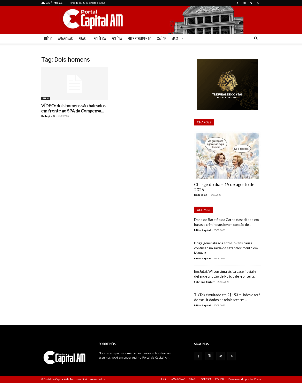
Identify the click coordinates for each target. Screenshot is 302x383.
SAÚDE (161, 38)
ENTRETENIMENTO (139, 38)
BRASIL (83, 38)
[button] (256, 39)
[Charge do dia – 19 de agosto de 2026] (227, 155)
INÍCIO (48, 38)
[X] (258, 3)
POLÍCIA (117, 38)
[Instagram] (244, 3)
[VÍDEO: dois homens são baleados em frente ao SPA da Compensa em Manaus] (74, 83)
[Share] (251, 3)
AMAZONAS (65, 38)
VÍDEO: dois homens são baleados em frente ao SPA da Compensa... (73, 108)
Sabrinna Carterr (204, 281)
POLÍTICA (100, 38)
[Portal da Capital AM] (151, 20)
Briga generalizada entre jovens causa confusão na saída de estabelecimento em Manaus (226, 248)
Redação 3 (200, 194)
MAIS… (176, 38)
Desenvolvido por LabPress (244, 379)
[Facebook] (237, 3)
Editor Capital (202, 230)
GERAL (46, 98)
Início (164, 379)
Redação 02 (48, 115)
